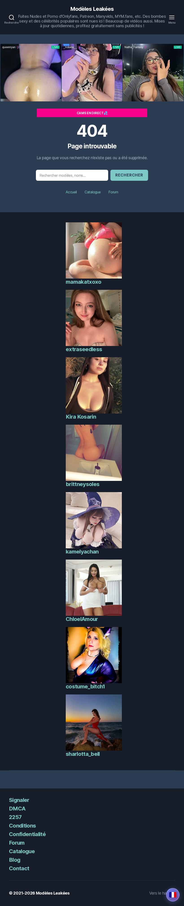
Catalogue (93, 192)
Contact (19, 868)
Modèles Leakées (92, 9)
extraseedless (84, 349)
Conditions (22, 825)
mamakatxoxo (83, 282)
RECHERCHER (129, 175)
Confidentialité (27, 834)
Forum (113, 192)
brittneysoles (82, 484)
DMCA (17, 808)
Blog (14, 860)
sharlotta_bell (83, 754)
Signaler (19, 800)
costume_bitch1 (85, 686)
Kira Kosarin (81, 416)
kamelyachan (82, 551)
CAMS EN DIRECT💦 (92, 113)
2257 (15, 817)
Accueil (71, 192)
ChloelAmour (82, 619)
